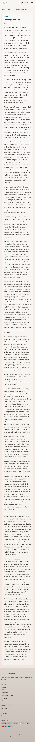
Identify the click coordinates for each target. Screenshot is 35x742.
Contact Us (4, 708)
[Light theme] (25, 3)
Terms (3, 711)
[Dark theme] (27, 3)
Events (5, 701)
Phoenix (23, 737)
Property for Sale (8, 695)
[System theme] (22, 3)
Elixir (18, 737)
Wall (4, 687)
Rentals (5, 698)
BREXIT (10, 9)
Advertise (4, 713)
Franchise (4, 716)
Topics (3, 9)
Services (5, 692)
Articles (5, 690)
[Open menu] (32, 3)
